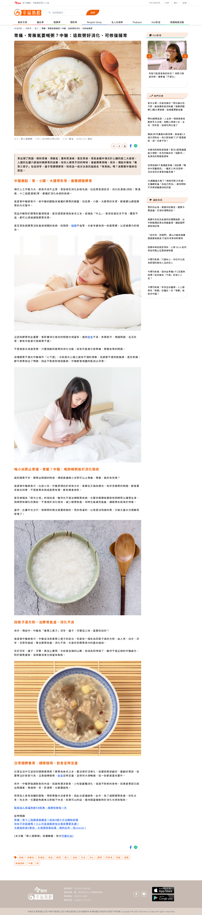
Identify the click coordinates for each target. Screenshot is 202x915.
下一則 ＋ (153, 880)
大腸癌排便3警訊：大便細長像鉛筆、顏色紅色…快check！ (50, 827)
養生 (36, 28)
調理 (99, 857)
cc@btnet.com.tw (82, 900)
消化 (91, 857)
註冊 (184, 2)
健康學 (28, 28)
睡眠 (74, 225)
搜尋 (93, 12)
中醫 (30, 863)
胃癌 (50, 857)
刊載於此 (67, 836)
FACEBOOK (154, 2)
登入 (176, 2)
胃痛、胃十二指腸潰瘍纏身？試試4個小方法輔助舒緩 (46, 820)
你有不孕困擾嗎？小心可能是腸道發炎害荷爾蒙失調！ (46, 823)
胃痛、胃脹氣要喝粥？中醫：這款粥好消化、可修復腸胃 (67, 28)
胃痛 (21, 857)
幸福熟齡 (18, 28)
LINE (167, 2)
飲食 (90, 337)
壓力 (67, 857)
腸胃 (58, 857)
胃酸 (118, 857)
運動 (126, 857)
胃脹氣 (30, 857)
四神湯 (109, 857)
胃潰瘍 (41, 857)
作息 (83, 857)
